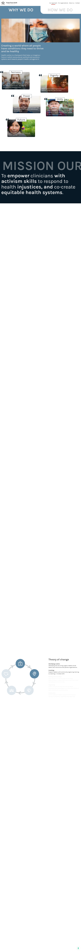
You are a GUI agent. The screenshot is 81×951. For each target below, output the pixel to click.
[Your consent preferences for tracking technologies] (78, 948)
